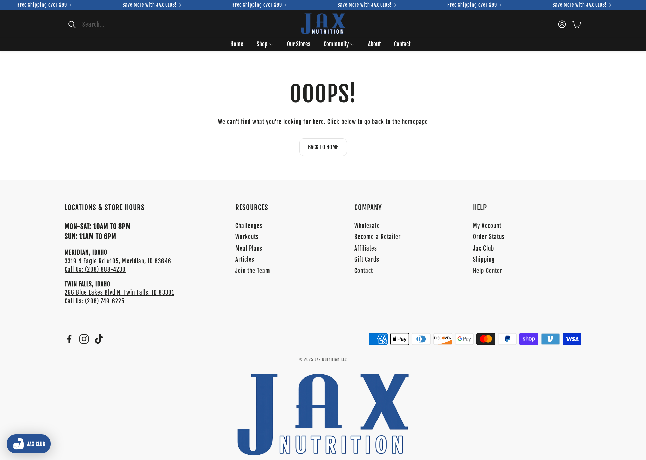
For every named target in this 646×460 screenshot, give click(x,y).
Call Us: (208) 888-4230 (95, 269)
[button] (106, 24)
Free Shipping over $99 (42, 5)
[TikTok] (99, 339)
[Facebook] (69, 339)
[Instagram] (84, 339)
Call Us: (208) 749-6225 (94, 301)
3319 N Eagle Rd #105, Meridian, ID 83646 (118, 261)
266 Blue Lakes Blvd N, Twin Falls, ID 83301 (119, 292)
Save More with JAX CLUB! (150, 5)
